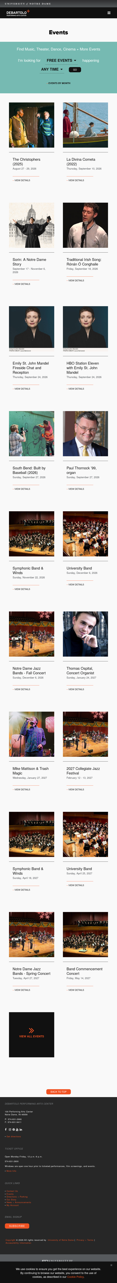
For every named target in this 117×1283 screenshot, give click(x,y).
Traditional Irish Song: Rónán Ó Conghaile (84, 261)
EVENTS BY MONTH (59, 83)
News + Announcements (19, 1202)
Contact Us (12, 1191)
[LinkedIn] (21, 1129)
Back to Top (59, 1091)
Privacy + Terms (85, 1239)
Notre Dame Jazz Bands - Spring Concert (31, 971)
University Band (79, 568)
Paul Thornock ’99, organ (82, 470)
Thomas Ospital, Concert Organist (80, 670)
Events (10, 1193)
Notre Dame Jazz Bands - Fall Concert (29, 670)
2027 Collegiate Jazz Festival (83, 770)
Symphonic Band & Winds (28, 570)
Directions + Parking (17, 1196)
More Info (11, 1170)
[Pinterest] (13, 1129)
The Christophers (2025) (26, 161)
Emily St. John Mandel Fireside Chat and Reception (31, 368)
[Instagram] (10, 1129)
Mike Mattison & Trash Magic (31, 770)
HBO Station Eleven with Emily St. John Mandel (83, 368)
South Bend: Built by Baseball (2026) (29, 470)
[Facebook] (6, 1129)
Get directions (14, 1136)
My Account (13, 1205)
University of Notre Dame (28, 4)
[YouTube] (17, 1129)
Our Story (11, 1199)
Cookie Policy (75, 1277)
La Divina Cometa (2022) (81, 161)
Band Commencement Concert (85, 971)
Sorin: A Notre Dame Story (29, 261)
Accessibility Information (18, 1242)
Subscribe (17, 1226)
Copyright (10, 1239)
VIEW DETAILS (22, 180)
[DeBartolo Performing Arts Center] (18, 12)
